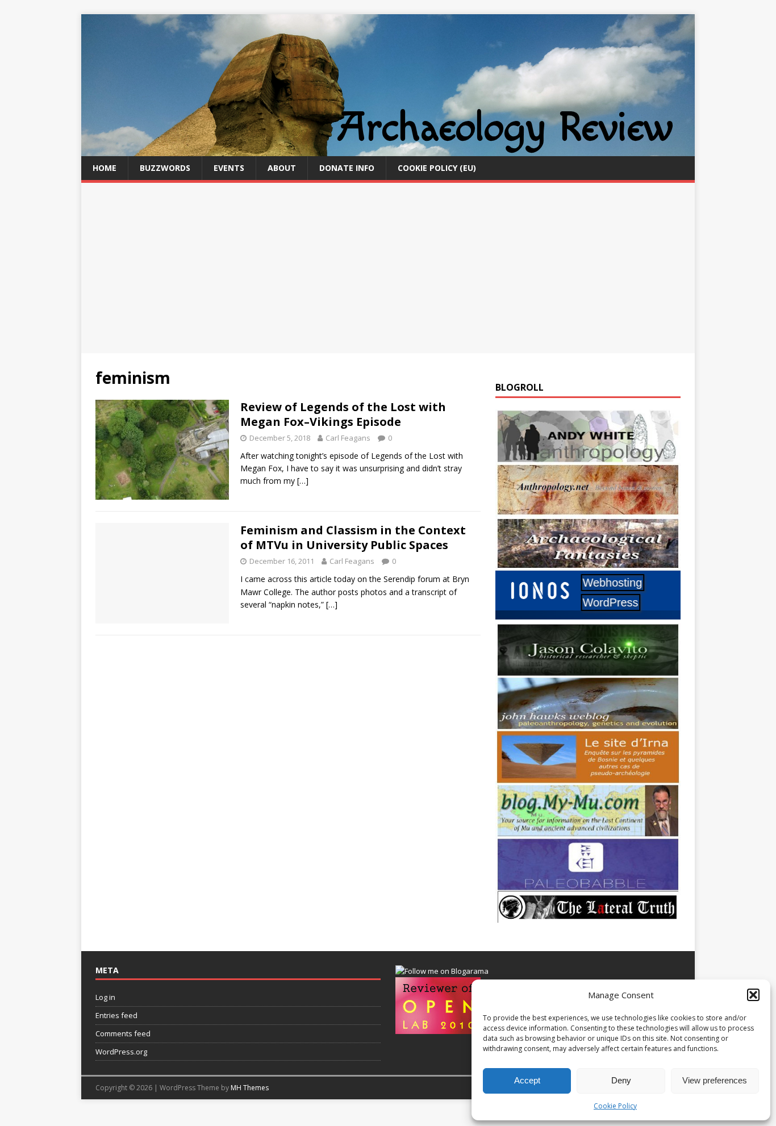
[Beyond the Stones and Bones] (588, 509)
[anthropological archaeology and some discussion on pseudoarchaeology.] (588, 456)
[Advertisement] (388, 268)
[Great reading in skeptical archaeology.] (588, 916)
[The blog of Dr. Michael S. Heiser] (588, 884)
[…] (302, 480)
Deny (621, 1080)
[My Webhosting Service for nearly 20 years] (588, 616)
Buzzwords (165, 167)
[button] (753, 995)
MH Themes (250, 1087)
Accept (527, 1080)
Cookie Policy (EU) (437, 167)
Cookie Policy (615, 1106)
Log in (105, 997)
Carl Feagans (348, 438)
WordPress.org (121, 1052)
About (282, 167)
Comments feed (123, 1033)
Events (229, 167)
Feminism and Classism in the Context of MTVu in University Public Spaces (353, 537)
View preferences (714, 1080)
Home (104, 167)
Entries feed (116, 1015)
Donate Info (346, 167)
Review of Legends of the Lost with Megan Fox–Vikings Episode (343, 414)
